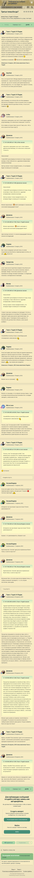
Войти (17, 831)
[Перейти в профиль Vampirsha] (3, 263)
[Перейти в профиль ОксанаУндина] (3, 484)
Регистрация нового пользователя (17, 819)
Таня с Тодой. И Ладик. (11, 16)
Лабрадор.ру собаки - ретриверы (17, 3)
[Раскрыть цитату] (4, 142)
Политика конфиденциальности (12, 871)
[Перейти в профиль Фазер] (3, 285)
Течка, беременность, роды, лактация (20, 18)
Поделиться (9, 842)
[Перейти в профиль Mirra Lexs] (3, 406)
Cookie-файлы (27, 871)
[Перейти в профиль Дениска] (3, 136)
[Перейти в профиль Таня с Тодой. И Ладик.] (3, 33)
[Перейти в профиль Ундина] (3, 245)
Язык (13, 869)
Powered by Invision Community (17, 875)
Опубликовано (14, 33)
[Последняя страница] (31, 24)
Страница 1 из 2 (17, 24)
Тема (18, 869)
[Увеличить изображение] (24, 56)
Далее (27, 24)
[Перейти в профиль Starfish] (3, 74)
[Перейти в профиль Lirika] (3, 116)
